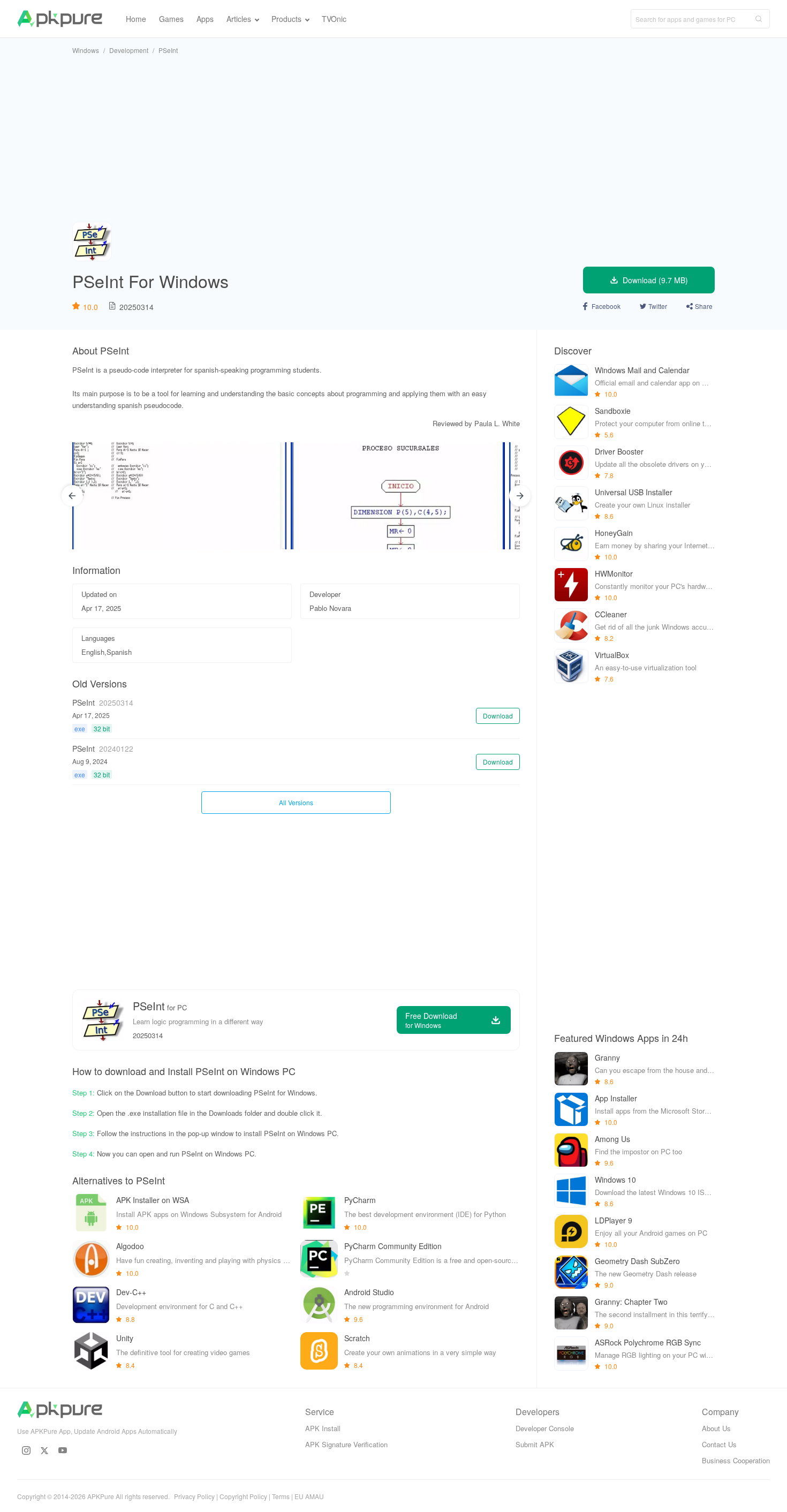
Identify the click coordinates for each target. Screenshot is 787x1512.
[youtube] (63, 1450)
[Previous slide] (72, 495)
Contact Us (719, 1444)
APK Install (322, 1428)
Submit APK (535, 1444)
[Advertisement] (393, 138)
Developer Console (545, 1428)
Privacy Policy (194, 1496)
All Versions (296, 802)
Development (128, 50)
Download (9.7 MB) (655, 280)
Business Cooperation (736, 1460)
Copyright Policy (243, 1496)
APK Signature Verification (346, 1444)
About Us (716, 1428)
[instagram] (26, 1450)
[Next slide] (520, 495)
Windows (85, 50)
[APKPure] (59, 18)
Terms (281, 1496)
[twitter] (44, 1450)
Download (498, 715)
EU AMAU (309, 1496)
